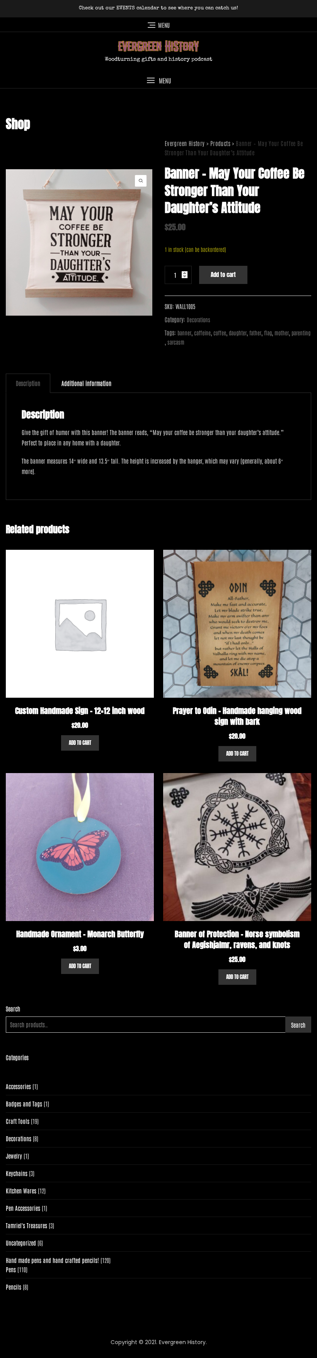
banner (184, 332)
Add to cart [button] (80, 742)
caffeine (202, 332)
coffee (219, 332)
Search (13, 1008)
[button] (158, 80)
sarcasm (175, 341)
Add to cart (223, 274)
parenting (300, 332)
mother (281, 332)
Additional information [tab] (86, 383)
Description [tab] (28, 383)
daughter (238, 332)
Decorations (198, 319)
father (255, 332)
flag (268, 332)
